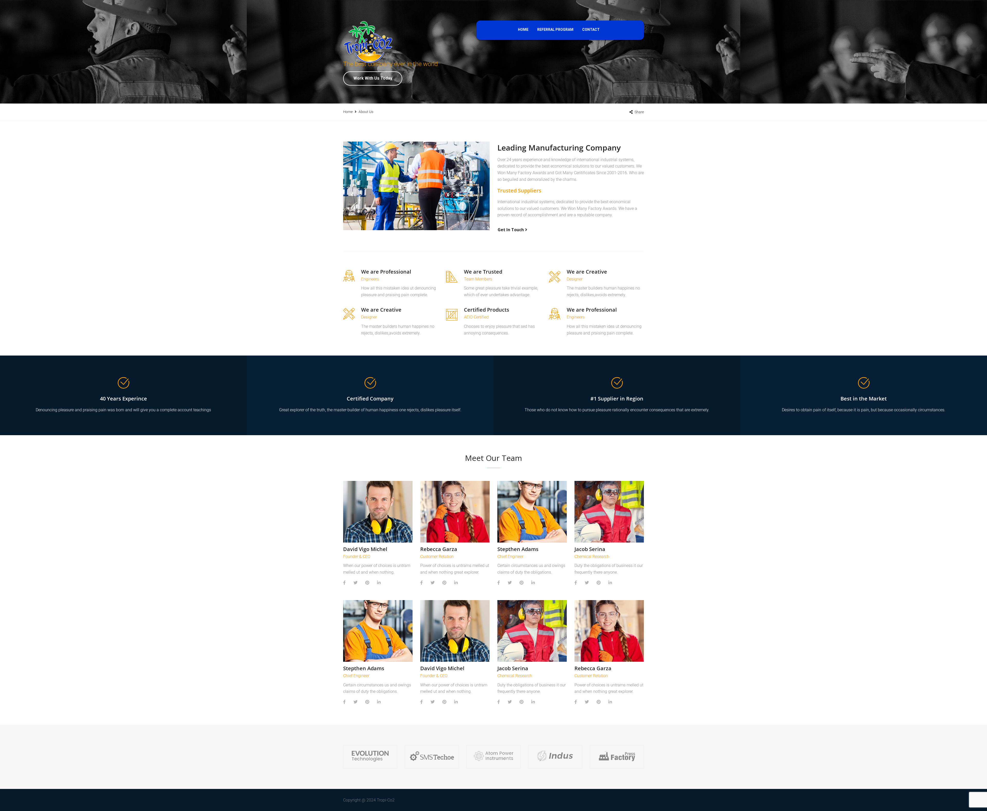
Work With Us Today (372, 78)
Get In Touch (511, 229)
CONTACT (591, 29)
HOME (523, 29)
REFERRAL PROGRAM (555, 29)
